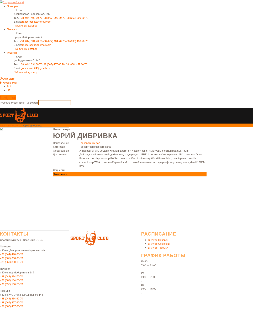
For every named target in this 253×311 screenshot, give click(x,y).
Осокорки (12, 6)
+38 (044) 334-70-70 (30, 41)
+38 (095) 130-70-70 (76, 41)
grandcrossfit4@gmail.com (36, 68)
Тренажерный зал (89, 143)
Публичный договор (25, 25)
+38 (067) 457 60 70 (53, 64)
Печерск (12, 29)
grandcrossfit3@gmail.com (36, 45)
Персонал (16, 125)
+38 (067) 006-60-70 (53, 17)
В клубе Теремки (158, 247)
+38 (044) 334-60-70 (11, 298)
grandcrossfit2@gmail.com (36, 21)
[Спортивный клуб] (19, 114)
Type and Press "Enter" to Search (19, 102)
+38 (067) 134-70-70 (53, 41)
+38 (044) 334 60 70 (30, 64)
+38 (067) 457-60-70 (11, 302)
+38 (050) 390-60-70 (76, 17)
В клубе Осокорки (159, 243)
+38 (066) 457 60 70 (76, 64)
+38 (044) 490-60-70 (30, 17)
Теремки (12, 52)
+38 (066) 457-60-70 (11, 306)
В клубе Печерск (158, 240)
